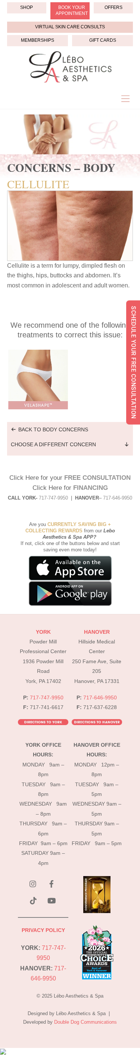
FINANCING (90, 487)
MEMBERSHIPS (37, 40)
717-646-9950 (100, 697)
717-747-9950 (53, 498)
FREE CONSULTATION (97, 477)
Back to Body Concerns (53, 429)
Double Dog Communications (85, 1022)
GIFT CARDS (102, 40)
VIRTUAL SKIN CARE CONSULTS (70, 27)
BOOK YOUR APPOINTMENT (72, 10)
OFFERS (113, 7)
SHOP (26, 7)
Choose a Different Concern (53, 444)
